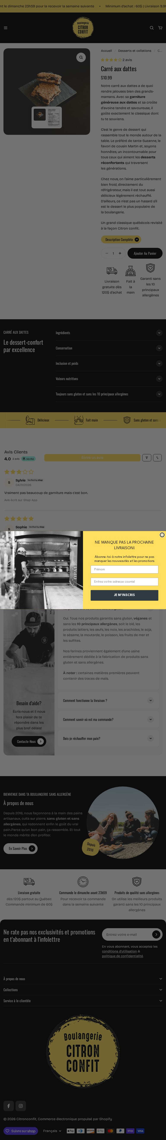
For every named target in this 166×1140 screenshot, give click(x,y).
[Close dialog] (162, 535)
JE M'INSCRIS (124, 595)
